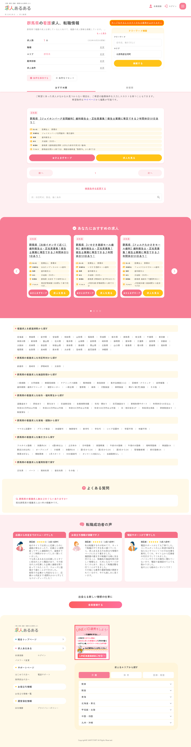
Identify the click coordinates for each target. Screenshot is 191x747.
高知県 (164, 345)
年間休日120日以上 (162, 403)
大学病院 (35, 382)
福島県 (91, 336)
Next (174, 271)
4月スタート (55, 453)
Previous (17, 271)
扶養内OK (42, 445)
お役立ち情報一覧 (23, 693)
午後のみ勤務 (134, 445)
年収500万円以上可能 (79, 407)
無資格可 (73, 428)
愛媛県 (152, 345)
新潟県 (34, 341)
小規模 (57, 449)
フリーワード (120, 36)
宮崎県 (79, 349)
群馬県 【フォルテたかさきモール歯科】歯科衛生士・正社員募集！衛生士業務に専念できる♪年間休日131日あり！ (142, 250)
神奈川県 (21, 341)
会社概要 (19, 708)
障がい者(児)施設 (137, 387)
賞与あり (51, 403)
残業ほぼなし (23, 453)
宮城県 (56, 336)
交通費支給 (66, 403)
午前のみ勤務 (116, 445)
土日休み (72, 445)
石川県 (58, 341)
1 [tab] (91, 311)
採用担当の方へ (22, 679)
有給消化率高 (148, 407)
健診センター (54, 387)
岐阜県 (105, 341)
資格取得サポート (139, 403)
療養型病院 (50, 382)
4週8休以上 (57, 445)
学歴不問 (129, 428)
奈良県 (44, 345)
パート (32, 470)
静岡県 (117, 341)
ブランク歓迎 (43, 428)
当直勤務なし (113, 453)
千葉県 (150, 336)
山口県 (117, 345)
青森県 (32, 336)
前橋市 (20, 366)
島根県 (81, 345)
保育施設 (119, 387)
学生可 (98, 428)
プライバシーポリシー (48, 708)
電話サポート (44, 674)
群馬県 (126, 336)
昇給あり (37, 403)
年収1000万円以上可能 (105, 407)
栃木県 (115, 336)
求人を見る (129, 157)
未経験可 (59, 428)
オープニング (42, 449)
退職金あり (22, 403)
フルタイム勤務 (24, 445)
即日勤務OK (155, 449)
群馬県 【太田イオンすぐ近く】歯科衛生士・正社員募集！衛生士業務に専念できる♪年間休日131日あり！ (49, 250)
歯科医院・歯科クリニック (29, 387)
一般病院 (21, 382)
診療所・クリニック (141, 382)
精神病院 (87, 382)
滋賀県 (152, 341)
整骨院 (83, 387)
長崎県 (44, 349)
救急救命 (101, 382)
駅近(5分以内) (23, 449)
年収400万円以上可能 (53, 407)
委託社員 (59, 470)
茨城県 (103, 336)
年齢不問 (143, 428)
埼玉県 (138, 336)
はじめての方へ (22, 674)
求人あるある (10, 14)
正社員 (20, 470)
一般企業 (70, 387)
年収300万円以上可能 (27, 407)
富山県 (46, 341)
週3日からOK (122, 449)
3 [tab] (97, 311)
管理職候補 (139, 449)
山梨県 (81, 341)
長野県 (93, 341)
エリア (117, 48)
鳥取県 (69, 345)
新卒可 (86, 428)
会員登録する (95, 604)
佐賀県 (32, 349)
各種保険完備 (83, 403)
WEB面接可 (71, 453)
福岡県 (20, 349)
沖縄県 (105, 349)
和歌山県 (57, 345)
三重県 (140, 341)
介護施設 (105, 387)
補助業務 (39, 453)
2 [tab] (94, 311)
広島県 (105, 345)
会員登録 (19, 655)
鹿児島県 (92, 349)
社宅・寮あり (101, 403)
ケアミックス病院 (69, 382)
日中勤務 (86, 445)
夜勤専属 (100, 445)
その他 (154, 387)
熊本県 (56, 349)
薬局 (93, 387)
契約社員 (45, 470)
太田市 (58, 366)
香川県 (140, 345)
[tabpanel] (49, 266)
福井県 (69, 341)
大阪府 (20, 345)
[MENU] (182, 6)
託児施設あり (119, 403)
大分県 (67, 349)
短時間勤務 (151, 445)
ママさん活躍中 (24, 428)
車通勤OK (166, 445)
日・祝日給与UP (128, 407)
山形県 (79, 336)
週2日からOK (104, 449)
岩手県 (44, 336)
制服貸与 (21, 412)
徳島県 (128, 345)
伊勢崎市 (45, 366)
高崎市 (32, 366)
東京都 (162, 336)
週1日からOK (87, 449)
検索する (138, 63)
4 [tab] (100, 311)
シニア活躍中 (113, 428)
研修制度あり (166, 407)
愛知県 (128, 341)
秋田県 (67, 336)
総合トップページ (27, 639)
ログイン (42, 655)
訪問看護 (160, 382)
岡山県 (93, 345)
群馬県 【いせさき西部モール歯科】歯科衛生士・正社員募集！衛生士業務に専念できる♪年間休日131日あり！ (95, 250)
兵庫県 (32, 345)
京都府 (164, 341)
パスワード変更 (22, 660)
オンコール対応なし (92, 453)
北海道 (20, 336)
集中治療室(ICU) (118, 382)
